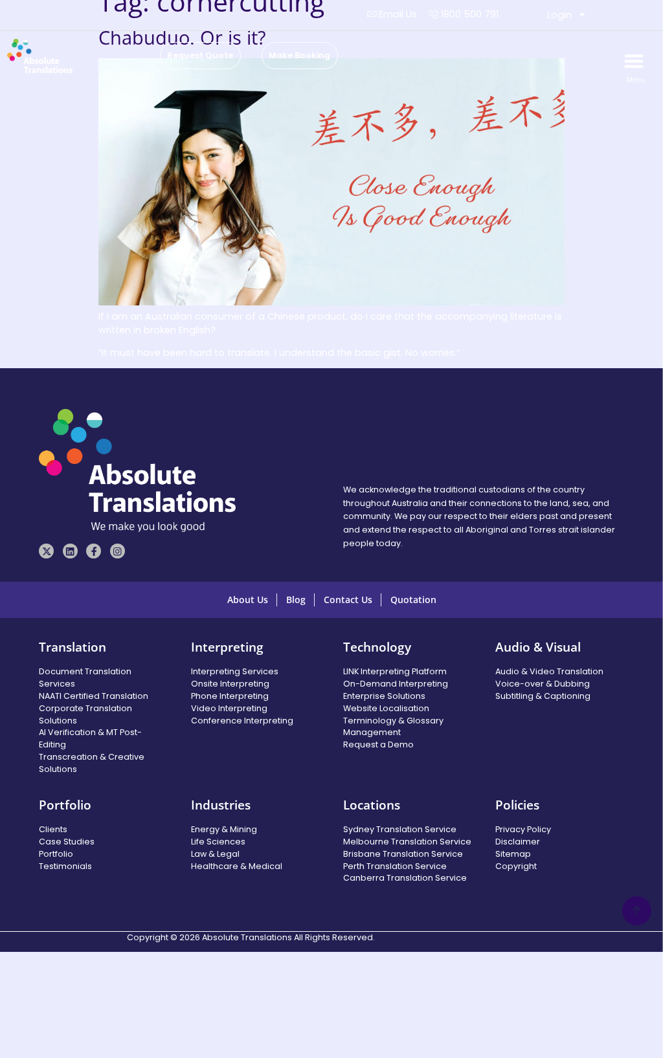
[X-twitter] (46, 551)
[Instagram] (117, 551)
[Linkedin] (70, 551)
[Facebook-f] (93, 551)
